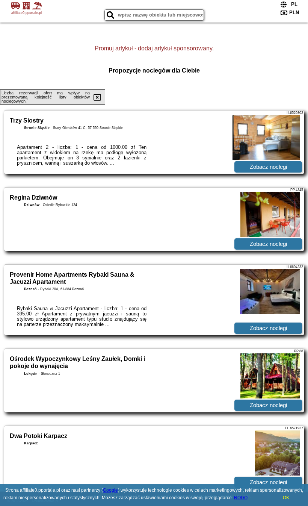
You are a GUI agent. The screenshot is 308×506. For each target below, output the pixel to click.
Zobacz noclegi (268, 167)
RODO (241, 497)
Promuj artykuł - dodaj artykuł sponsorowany (153, 48)
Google (110, 490)
